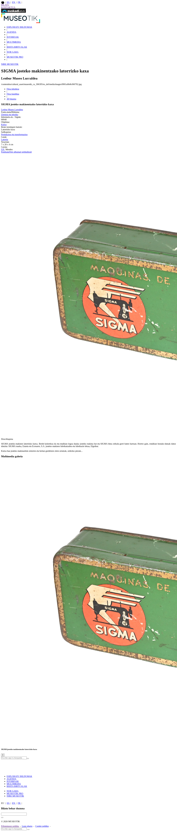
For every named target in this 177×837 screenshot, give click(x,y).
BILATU (5, 5)
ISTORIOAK (13, 37)
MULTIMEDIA (14, 42)
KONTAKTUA (8, 7)
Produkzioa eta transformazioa (14, 134)
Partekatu (5, 152)
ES (8, 2)
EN (14, 2)
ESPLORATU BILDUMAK (19, 27)
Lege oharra (27, 826)
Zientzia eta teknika (9, 114)
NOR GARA (13, 52)
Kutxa (3, 124)
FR (19, 2)
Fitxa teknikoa (13, 89)
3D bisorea (11, 99)
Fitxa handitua (13, 94)
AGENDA (11, 32)
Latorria (4, 139)
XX (2, 149)
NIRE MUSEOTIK (10, 64)
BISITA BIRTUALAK (17, 47)
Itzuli (29, 152)
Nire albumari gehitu (18, 152)
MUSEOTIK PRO (15, 57)
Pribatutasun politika (10, 826)
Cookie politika (42, 826)
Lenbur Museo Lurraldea (12, 109)
